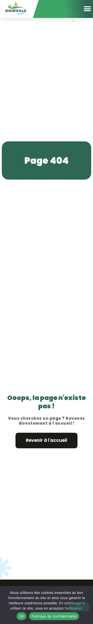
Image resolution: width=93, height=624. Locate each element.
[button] (87, 9)
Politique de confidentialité (54, 616)
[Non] (78, 606)
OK (21, 616)
